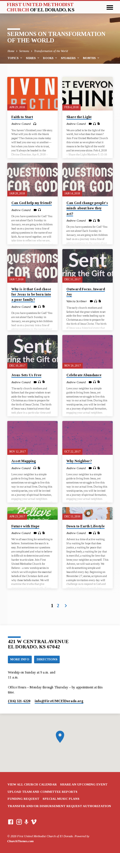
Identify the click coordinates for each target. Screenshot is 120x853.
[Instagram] (19, 822)
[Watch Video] (90, 124)
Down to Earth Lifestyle (85, 526)
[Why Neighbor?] (87, 438)
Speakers (69, 58)
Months (90, 58)
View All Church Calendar (32, 784)
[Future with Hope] (32, 513)
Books (48, 58)
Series (31, 58)
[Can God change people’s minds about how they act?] (87, 179)
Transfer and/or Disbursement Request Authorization (59, 806)
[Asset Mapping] (32, 438)
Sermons (24, 51)
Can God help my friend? (31, 203)
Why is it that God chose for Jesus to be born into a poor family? (31, 294)
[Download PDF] (98, 123)
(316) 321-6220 (19, 701)
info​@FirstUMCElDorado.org (59, 701)
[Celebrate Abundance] (87, 352)
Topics (14, 58)
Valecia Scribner (76, 301)
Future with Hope (25, 526)
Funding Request (23, 798)
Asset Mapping (23, 461)
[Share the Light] (87, 93)
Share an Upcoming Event (83, 784)
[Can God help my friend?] (32, 179)
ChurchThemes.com (20, 841)
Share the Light (78, 117)
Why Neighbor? (79, 461)
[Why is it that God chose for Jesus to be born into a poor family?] (32, 266)
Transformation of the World (51, 51)
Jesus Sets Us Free (26, 375)
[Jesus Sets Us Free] (32, 352)
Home (11, 51)
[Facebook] (10, 822)
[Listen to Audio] (34, 124)
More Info (19, 659)
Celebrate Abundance (83, 375)
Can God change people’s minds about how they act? (87, 208)
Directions (47, 659)
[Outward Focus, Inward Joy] (87, 266)
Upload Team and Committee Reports (42, 791)
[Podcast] (26, 822)
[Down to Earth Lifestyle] (87, 513)
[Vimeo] (33, 822)
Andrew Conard (21, 123)
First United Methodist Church (41, 7)
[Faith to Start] (32, 93)
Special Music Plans (61, 798)
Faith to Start (22, 117)
